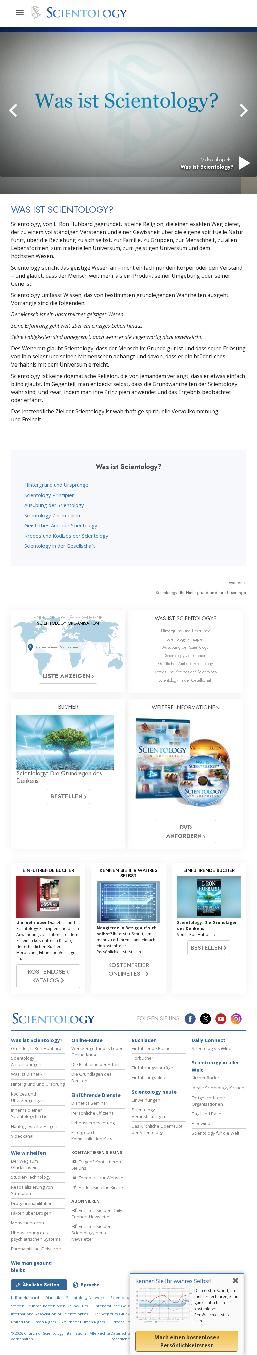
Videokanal (22, 1136)
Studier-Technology (30, 1177)
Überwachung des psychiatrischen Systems (36, 1236)
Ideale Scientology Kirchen (218, 1088)
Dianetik (52, 1297)
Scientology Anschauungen (26, 1061)
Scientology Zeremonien (52, 515)
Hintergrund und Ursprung (38, 1084)
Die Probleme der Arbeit (95, 1064)
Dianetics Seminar (89, 1103)
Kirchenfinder (205, 1078)
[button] (25, 110)
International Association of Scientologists (49, 1313)
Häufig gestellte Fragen (34, 1126)
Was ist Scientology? (37, 1040)
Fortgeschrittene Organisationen (208, 1101)
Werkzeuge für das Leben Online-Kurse (97, 1051)
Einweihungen (146, 1100)
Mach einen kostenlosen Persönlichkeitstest (187, 1341)
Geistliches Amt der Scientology (60, 525)
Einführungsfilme (149, 1077)
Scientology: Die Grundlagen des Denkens (59, 777)
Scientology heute (154, 1092)
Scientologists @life (211, 1048)
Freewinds (202, 1123)
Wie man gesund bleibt (31, 1266)
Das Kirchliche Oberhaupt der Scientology (157, 1129)
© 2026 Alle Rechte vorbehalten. (60, 1336)
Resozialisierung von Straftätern (32, 1190)
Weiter (236, 582)
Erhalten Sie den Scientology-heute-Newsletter (91, 1232)
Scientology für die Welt (215, 1133)
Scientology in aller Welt (215, 1066)
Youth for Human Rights (83, 1321)
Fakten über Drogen (31, 1213)
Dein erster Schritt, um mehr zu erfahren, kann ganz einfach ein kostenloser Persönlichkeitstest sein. (216, 1306)
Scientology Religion (129, 1297)
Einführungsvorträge (152, 1068)
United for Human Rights (34, 1321)
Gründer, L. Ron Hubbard (36, 1048)
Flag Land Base (206, 1114)
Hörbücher (142, 1058)
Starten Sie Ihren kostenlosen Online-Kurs (49, 1305)
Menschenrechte (28, 1223)
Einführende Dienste (96, 1095)
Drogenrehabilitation (32, 1203)
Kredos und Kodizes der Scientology (66, 535)
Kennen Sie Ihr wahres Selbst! (173, 1281)
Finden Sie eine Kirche (100, 1187)
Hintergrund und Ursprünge (56, 484)
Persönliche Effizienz (92, 1113)
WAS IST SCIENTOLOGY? (186, 618)
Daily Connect (208, 1040)
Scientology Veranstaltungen (148, 1113)
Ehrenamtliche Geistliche (36, 1249)
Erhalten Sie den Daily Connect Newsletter (96, 1213)
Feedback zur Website (100, 1178)
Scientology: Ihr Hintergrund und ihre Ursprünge (201, 592)
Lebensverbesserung (93, 1123)
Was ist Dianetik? (28, 1074)
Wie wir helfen (28, 1153)
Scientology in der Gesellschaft (59, 545)
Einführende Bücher (152, 1048)
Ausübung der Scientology (54, 505)
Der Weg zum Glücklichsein (24, 1164)
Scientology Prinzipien (49, 495)
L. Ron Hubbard (25, 1297)
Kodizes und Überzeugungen (27, 1097)
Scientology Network (85, 1297)
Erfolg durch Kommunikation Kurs (91, 1135)
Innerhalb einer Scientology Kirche (29, 1113)
